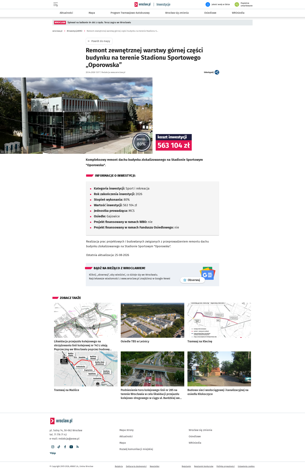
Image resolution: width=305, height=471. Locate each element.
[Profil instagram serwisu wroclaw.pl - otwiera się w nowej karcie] (52, 447)
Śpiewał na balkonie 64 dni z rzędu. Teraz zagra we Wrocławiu (99, 22)
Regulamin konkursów (203, 466)
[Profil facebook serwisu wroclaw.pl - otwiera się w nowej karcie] (65, 447)
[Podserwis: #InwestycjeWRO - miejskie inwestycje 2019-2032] (162, 4)
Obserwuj (196, 280)
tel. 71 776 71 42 (58, 434)
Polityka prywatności (226, 466)
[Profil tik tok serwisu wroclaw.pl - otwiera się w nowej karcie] (59, 447)
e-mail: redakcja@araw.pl (64, 438)
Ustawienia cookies (246, 466)
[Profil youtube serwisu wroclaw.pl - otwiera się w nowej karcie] (71, 447)
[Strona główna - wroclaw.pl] (142, 4)
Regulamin (186, 466)
